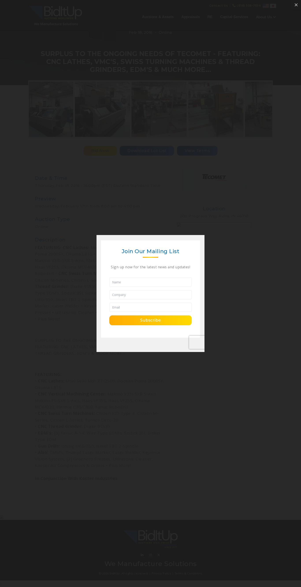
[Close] (296, 5)
